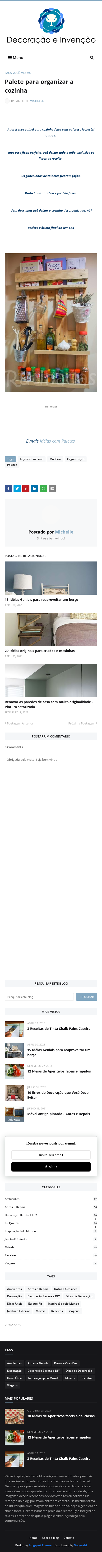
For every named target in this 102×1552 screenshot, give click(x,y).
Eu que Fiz (51, 1223)
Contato (69, 1538)
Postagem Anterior (20, 723)
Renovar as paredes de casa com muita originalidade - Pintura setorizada (49, 704)
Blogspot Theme (40, 1545)
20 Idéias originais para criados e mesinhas (40, 650)
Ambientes (51, 1199)
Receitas (51, 1255)
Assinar (51, 1167)
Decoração (14, 1296)
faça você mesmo (18, 73)
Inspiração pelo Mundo (50, 1231)
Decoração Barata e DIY (51, 1215)
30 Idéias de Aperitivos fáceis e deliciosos (61, 1416)
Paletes (12, 465)
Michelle (37, 101)
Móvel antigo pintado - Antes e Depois (58, 1114)
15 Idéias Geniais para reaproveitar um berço (41, 599)
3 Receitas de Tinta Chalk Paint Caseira (58, 1028)
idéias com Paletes (58, 441)
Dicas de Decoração (79, 1296)
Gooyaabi (80, 1545)
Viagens (50, 1263)
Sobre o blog (50, 1538)
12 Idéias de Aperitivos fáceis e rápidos (59, 1071)
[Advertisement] (51, 922)
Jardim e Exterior (50, 1239)
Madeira (55, 459)
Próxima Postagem (81, 723)
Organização (75, 459)
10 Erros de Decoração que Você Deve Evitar (57, 1095)
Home (33, 1538)
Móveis (51, 1247)
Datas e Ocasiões (65, 1289)
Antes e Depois (51, 1207)
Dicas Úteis (14, 1304)
